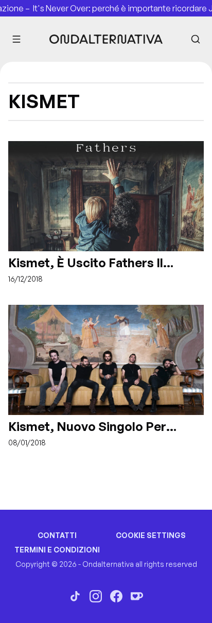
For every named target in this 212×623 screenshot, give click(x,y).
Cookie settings (151, 535)
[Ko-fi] (137, 596)
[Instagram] (96, 596)
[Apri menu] (16, 39)
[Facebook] (116, 596)
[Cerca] (195, 39)
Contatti (57, 535)
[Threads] (75, 596)
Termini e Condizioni (57, 549)
